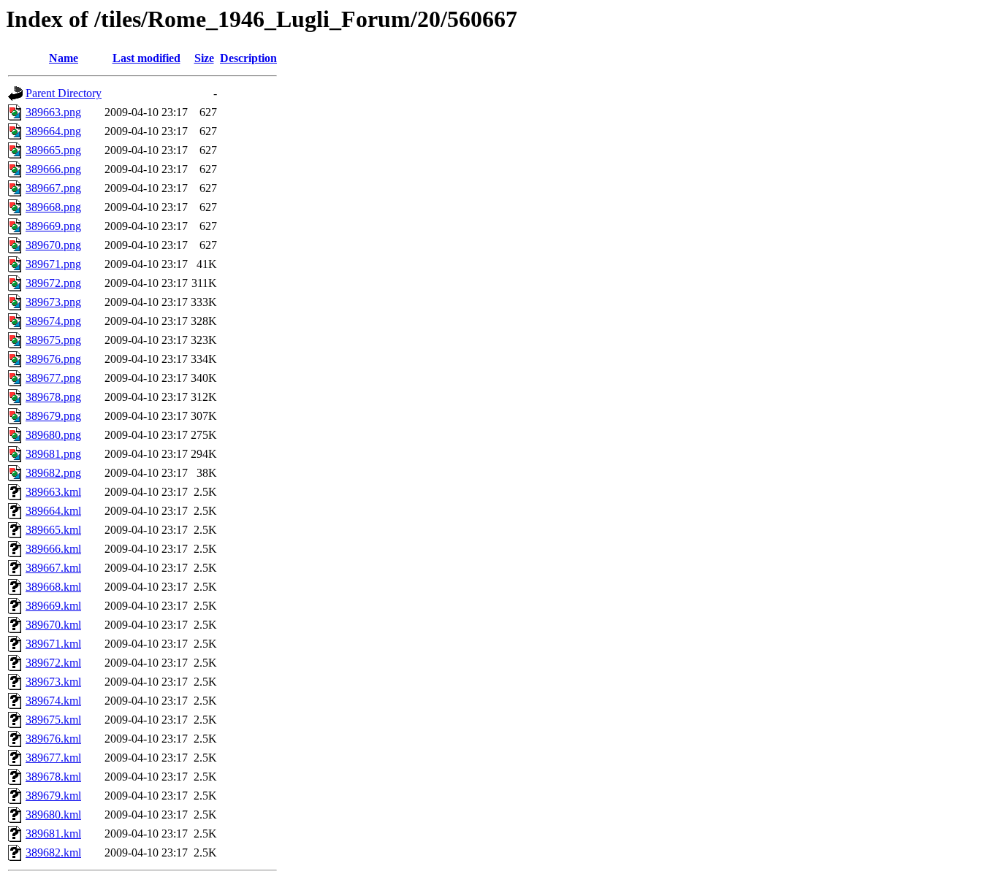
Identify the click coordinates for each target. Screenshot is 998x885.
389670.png (53, 245)
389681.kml (53, 833)
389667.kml (53, 568)
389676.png (53, 359)
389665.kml (53, 530)
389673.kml (53, 681)
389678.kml (53, 776)
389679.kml (53, 795)
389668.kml (53, 587)
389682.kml (53, 852)
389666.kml (53, 549)
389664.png (53, 131)
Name (63, 58)
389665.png (53, 150)
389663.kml (53, 492)
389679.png (53, 416)
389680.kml (53, 814)
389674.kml (53, 700)
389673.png (53, 302)
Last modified (146, 58)
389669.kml (53, 605)
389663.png (53, 112)
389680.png (53, 435)
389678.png (53, 397)
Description (248, 58)
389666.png (53, 169)
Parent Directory (64, 93)
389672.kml (53, 662)
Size (204, 58)
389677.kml (53, 757)
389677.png (53, 378)
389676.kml (53, 738)
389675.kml (53, 719)
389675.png (53, 340)
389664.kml (53, 511)
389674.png (53, 321)
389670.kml (53, 624)
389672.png (53, 283)
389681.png (53, 454)
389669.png (53, 226)
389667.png (53, 188)
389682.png (53, 473)
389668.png (53, 207)
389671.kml (53, 643)
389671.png (53, 264)
